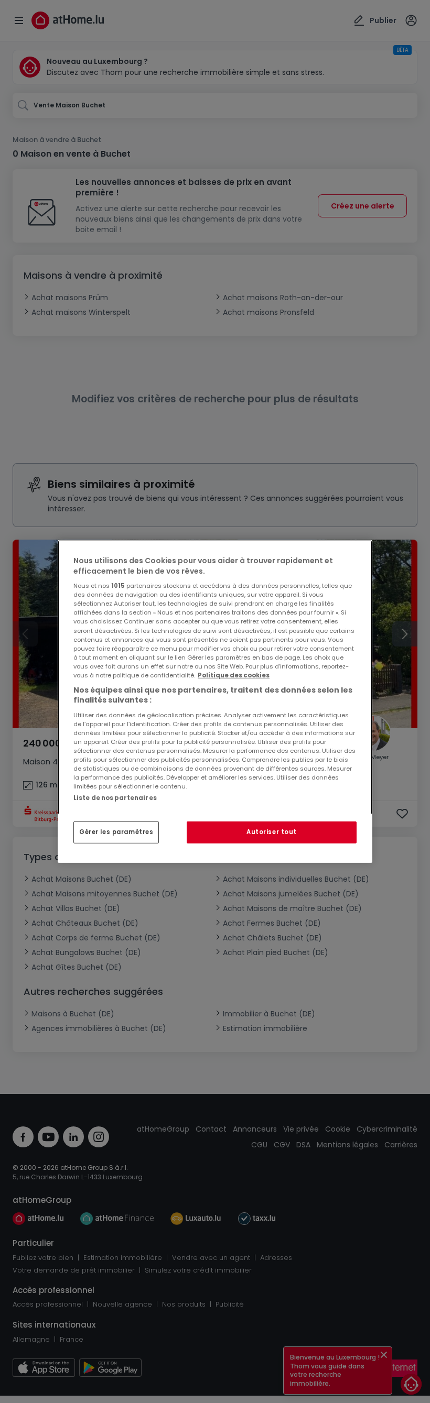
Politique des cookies (234, 675)
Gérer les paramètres (116, 832)
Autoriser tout (271, 832)
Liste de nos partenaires (115, 798)
